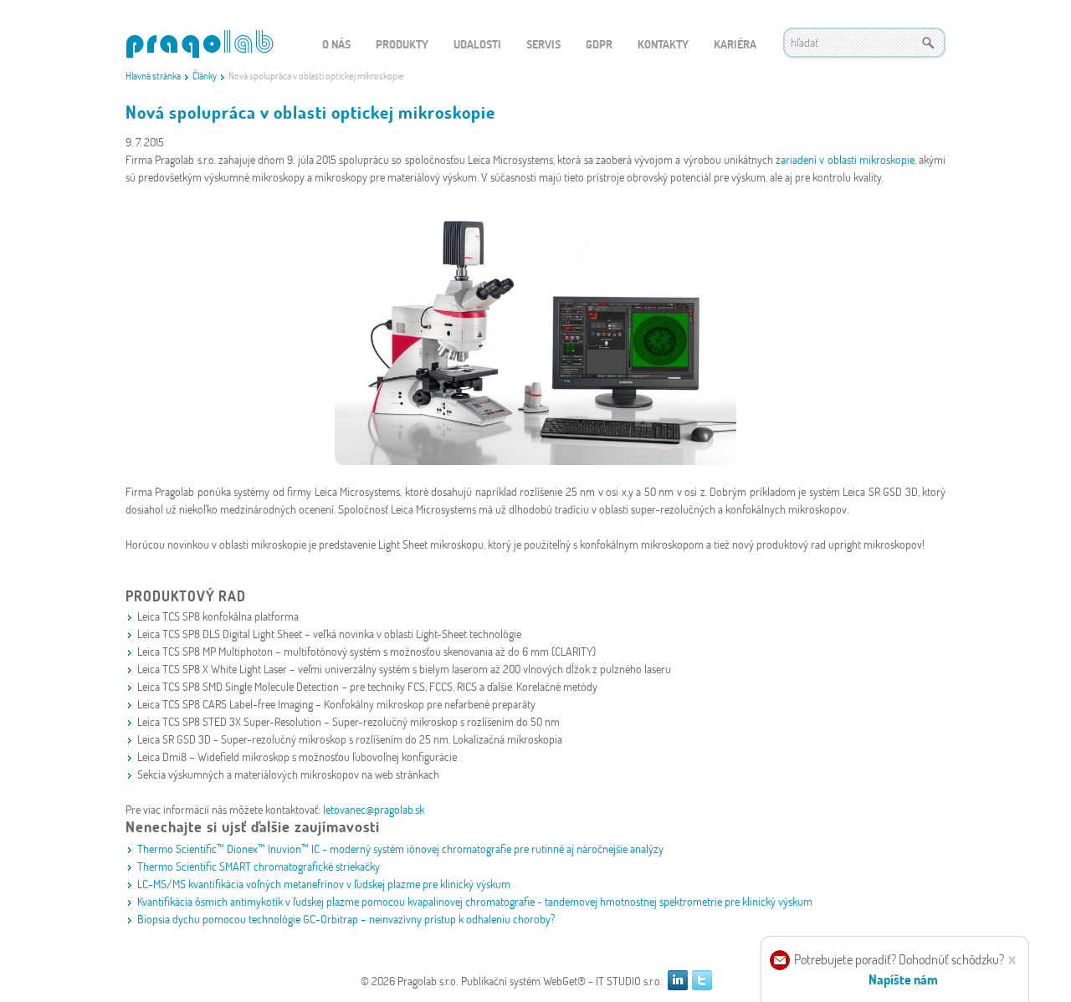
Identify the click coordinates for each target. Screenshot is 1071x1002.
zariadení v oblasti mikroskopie (845, 159)
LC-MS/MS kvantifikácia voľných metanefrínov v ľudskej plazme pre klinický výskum (323, 884)
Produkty (402, 44)
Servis (543, 44)
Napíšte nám (903, 979)
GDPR (599, 44)
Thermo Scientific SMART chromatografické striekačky (258, 866)
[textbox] (864, 43)
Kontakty (663, 44)
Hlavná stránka (153, 75)
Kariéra (735, 44)
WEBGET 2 (200, 44)
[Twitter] (702, 980)
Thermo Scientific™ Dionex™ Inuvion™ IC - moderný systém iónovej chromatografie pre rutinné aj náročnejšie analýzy (400, 848)
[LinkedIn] (678, 980)
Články (204, 75)
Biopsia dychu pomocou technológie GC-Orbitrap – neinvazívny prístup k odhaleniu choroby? (346, 919)
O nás (336, 44)
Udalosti (477, 44)
